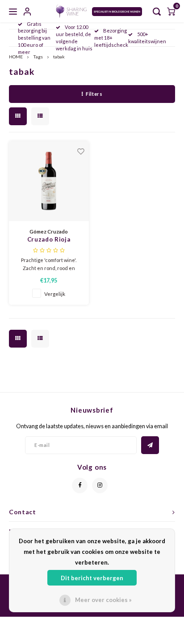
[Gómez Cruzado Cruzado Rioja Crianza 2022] (49, 181)
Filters (94, 94)
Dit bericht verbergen (92, 578)
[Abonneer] (150, 445)
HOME (16, 56)
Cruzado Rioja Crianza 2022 (48, 240)
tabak (59, 56)
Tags (38, 56)
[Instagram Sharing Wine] (100, 485)
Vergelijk (54, 294)
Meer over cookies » (103, 599)
